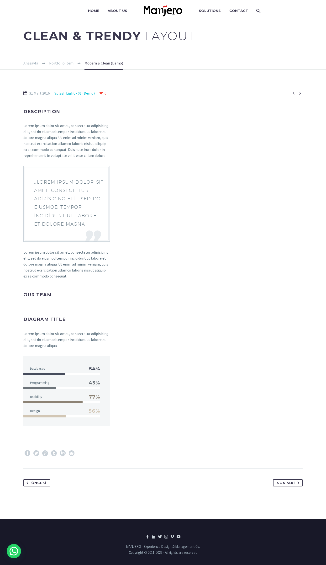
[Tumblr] (54, 453)
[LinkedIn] (63, 453)
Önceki (38, 483)
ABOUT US (117, 11)
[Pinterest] (45, 453)
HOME (93, 11)
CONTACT (238, 11)
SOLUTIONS (210, 11)
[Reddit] (71, 453)
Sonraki (286, 483)
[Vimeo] (172, 536)
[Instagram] (166, 536)
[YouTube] (178, 536)
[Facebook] (27, 453)
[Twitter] (36, 453)
